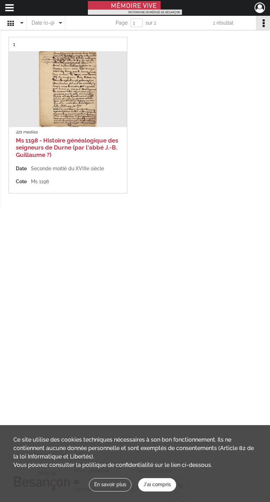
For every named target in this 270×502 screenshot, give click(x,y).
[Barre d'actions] (263, 23)
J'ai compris (157, 484)
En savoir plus (110, 484)
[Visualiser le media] (68, 89)
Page (122, 23)
